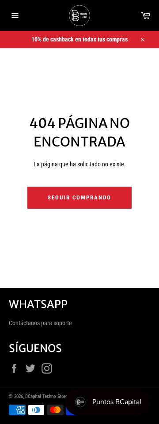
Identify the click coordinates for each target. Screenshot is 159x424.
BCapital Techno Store (46, 396)
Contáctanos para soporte (40, 322)
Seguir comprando (79, 197)
